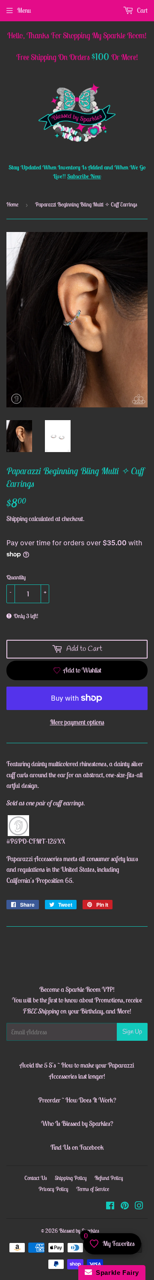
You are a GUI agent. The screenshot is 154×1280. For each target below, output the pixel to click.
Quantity (16, 577)
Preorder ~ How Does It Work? (77, 1100)
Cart (142, 10)
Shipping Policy (71, 1178)
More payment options (77, 722)
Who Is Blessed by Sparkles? (77, 1123)
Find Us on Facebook (77, 1147)
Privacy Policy (53, 1189)
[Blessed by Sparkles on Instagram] (139, 1206)
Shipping (16, 518)
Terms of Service (92, 1189)
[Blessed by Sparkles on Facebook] (110, 1206)
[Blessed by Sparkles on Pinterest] (124, 1206)
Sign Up (132, 1032)
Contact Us (35, 1178)
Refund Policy (109, 1178)
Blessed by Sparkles (79, 1230)
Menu (24, 10)
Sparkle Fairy (115, 1272)
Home (12, 204)
